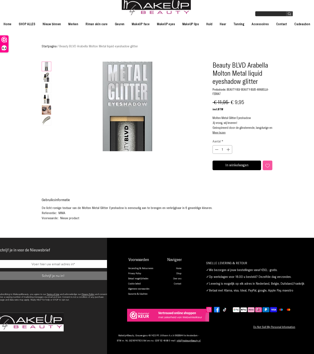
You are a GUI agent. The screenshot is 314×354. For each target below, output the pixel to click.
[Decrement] (216, 149)
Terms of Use (53, 294)
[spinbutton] (222, 149)
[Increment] (229, 149)
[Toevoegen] (267, 165)
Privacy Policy (88, 294)
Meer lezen (219, 132)
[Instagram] (209, 309)
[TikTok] (224, 309)
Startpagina (49, 46)
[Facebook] (217, 309)
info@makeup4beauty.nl (189, 340)
